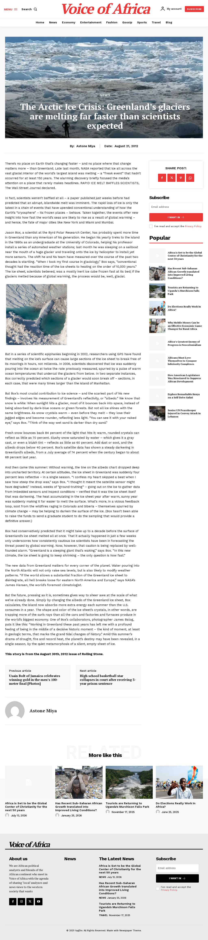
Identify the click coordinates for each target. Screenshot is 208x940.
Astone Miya (85, 146)
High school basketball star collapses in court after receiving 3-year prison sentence (108, 680)
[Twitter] (171, 178)
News (105, 95)
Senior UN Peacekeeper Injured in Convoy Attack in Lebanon (184, 413)
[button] (30, 9)
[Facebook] (162, 178)
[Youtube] (38, 901)
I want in (174, 217)
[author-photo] (7, 815)
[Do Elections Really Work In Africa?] (157, 308)
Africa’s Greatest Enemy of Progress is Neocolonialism (184, 343)
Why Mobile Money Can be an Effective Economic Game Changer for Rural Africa (185, 325)
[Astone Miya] (15, 711)
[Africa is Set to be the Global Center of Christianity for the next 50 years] (157, 255)
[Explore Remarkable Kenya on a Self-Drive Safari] (157, 396)
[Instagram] (21, 901)
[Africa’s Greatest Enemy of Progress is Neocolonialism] (157, 343)
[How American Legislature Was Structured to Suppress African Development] (157, 378)
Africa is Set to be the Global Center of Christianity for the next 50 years (185, 255)
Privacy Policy (193, 226)
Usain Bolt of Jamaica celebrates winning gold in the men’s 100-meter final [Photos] (34, 680)
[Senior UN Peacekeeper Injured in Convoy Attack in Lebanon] (157, 413)
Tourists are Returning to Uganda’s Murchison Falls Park (183, 290)
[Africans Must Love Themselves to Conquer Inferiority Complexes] (157, 361)
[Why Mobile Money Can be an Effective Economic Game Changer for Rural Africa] (157, 326)
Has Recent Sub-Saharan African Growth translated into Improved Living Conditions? (183, 273)
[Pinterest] (181, 178)
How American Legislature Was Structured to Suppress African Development (184, 378)
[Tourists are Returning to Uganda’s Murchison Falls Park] (157, 291)
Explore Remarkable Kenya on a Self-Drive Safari (184, 396)
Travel (103, 915)
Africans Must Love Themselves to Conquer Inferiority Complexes (182, 360)
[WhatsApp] (190, 178)
